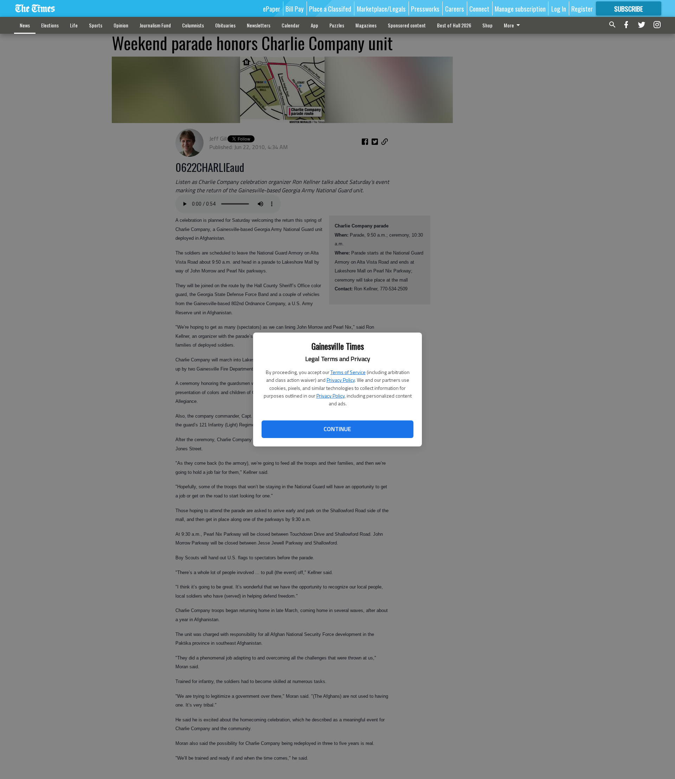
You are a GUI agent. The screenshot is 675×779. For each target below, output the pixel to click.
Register (582, 8)
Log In (558, 8)
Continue (337, 429)
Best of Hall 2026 (454, 25)
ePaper (271, 8)
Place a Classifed (330, 8)
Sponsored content (407, 25)
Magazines (366, 25)
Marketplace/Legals (381, 8)
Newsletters (258, 25)
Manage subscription (520, 8)
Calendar (291, 25)
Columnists (193, 25)
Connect (479, 8)
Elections (50, 25)
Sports (95, 25)
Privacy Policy (341, 380)
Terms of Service (348, 372)
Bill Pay (294, 8)
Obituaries (225, 25)
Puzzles (336, 25)
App (314, 25)
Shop (487, 25)
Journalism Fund (155, 25)
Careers (454, 8)
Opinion (121, 25)
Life (74, 25)
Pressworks (425, 8)
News (25, 25)
